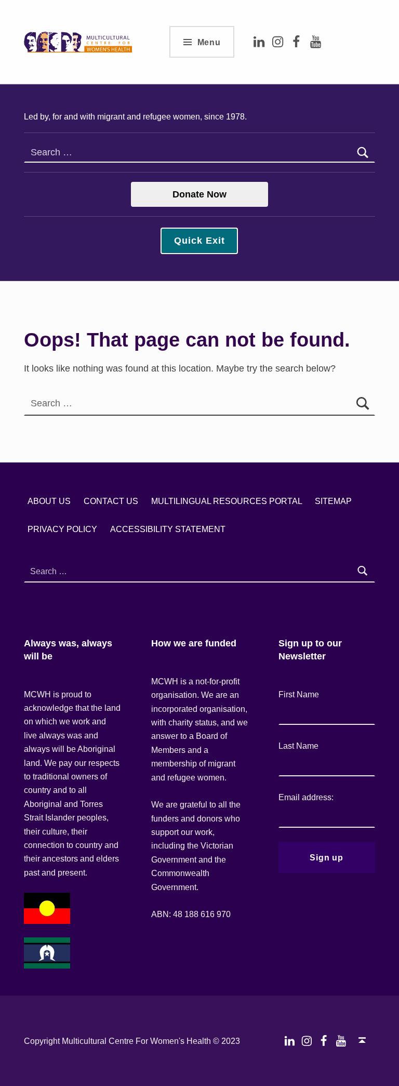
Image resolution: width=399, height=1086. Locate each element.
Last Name (298, 745)
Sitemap (333, 501)
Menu (209, 42)
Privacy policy (62, 529)
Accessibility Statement (167, 529)
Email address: (306, 797)
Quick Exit (199, 240)
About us (49, 501)
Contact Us (111, 501)
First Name (298, 694)
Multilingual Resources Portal (226, 501)
